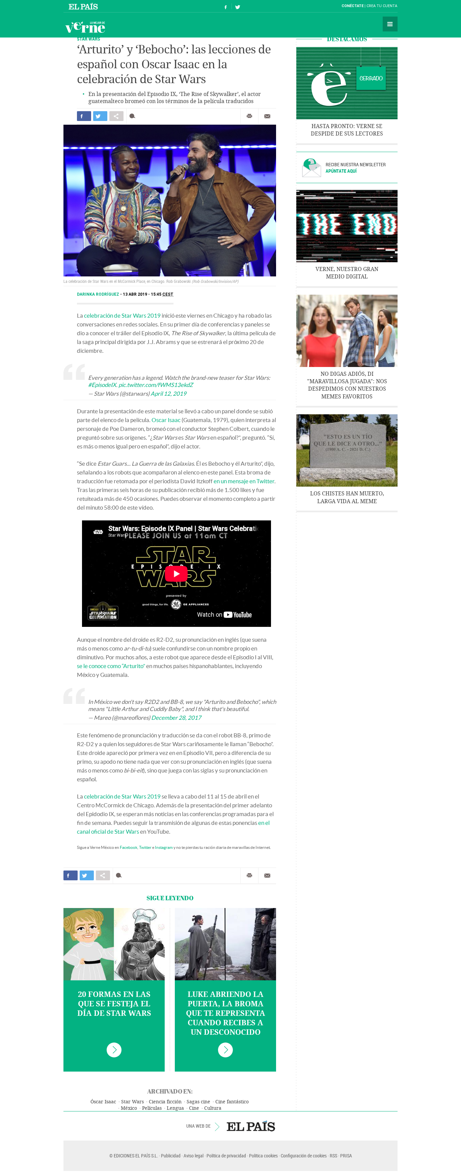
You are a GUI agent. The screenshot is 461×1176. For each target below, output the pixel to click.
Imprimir (249, 116)
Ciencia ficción (165, 1102)
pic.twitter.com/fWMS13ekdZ (155, 385)
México (129, 1108)
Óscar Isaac (103, 1102)
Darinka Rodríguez (98, 294)
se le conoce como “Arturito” (111, 666)
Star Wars (88, 38)
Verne (85, 27)
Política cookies (263, 1155)
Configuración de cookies (304, 1155)
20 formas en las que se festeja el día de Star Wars (114, 1004)
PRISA (346, 1155)
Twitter (145, 847)
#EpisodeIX (102, 385)
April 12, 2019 (168, 393)
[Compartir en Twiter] (100, 116)
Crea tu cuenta (382, 6)
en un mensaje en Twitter (244, 481)
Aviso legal (194, 1155)
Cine (194, 1108)
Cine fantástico (232, 1102)
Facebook (128, 847)
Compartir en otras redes (116, 116)
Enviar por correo (267, 116)
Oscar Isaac (166, 420)
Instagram (164, 847)
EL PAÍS (251, 1126)
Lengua (175, 1108)
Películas (152, 1108)
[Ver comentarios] (134, 116)
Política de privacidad (226, 1155)
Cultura (212, 1108)
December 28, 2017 (176, 717)
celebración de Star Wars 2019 (122, 315)
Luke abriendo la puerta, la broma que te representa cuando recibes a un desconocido (225, 1013)
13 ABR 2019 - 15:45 (148, 294)
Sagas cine (198, 1102)
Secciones (390, 24)
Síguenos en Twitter (237, 6)
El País (84, 6)
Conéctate (352, 6)
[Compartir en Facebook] (84, 116)
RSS (333, 1155)
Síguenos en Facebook (226, 6)
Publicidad (171, 1155)
